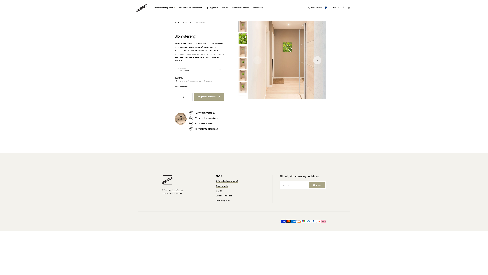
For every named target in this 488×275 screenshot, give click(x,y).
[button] (343, 7)
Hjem (177, 22)
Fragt (190, 81)
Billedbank (187, 22)
